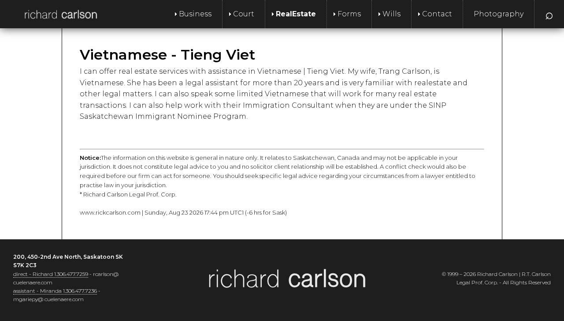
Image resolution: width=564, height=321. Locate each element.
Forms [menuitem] (349, 14)
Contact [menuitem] (437, 14)
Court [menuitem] (243, 14)
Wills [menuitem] (391, 14)
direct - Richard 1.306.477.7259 (50, 274)
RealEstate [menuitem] (296, 14)
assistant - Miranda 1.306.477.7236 (55, 290)
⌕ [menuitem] (549, 14)
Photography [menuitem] (498, 14)
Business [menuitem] (195, 14)
